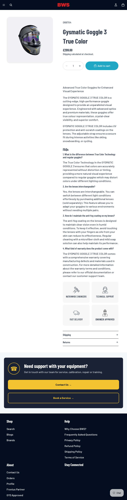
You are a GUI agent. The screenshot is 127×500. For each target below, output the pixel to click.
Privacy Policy (72, 440)
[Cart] (123, 5)
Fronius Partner (16, 489)
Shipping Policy (73, 451)
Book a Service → (63, 397)
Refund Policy (72, 445)
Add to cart (104, 65)
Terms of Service (74, 457)
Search (11, 428)
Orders (11, 478)
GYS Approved (15, 495)
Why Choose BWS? (75, 428)
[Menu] (4, 5)
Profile (10, 483)
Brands (11, 440)
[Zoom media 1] (30, 40)
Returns (66, 342)
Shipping (67, 334)
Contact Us (13, 472)
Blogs (10, 434)
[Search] (11, 5)
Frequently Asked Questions (80, 434)
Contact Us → (64, 384)
